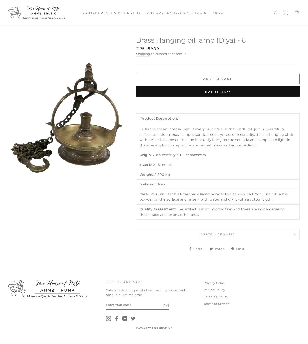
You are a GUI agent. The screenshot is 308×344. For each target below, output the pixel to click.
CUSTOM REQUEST (218, 234)
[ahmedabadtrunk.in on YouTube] (124, 318)
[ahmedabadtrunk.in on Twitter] (133, 318)
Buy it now (218, 91)
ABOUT (219, 12)
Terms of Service (216, 303)
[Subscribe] (166, 305)
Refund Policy (214, 290)
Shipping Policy (216, 296)
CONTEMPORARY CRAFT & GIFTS (112, 12)
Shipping (143, 54)
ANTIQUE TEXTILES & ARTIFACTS (177, 12)
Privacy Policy (215, 283)
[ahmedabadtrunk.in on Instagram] (108, 318)
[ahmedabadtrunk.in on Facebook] (116, 318)
